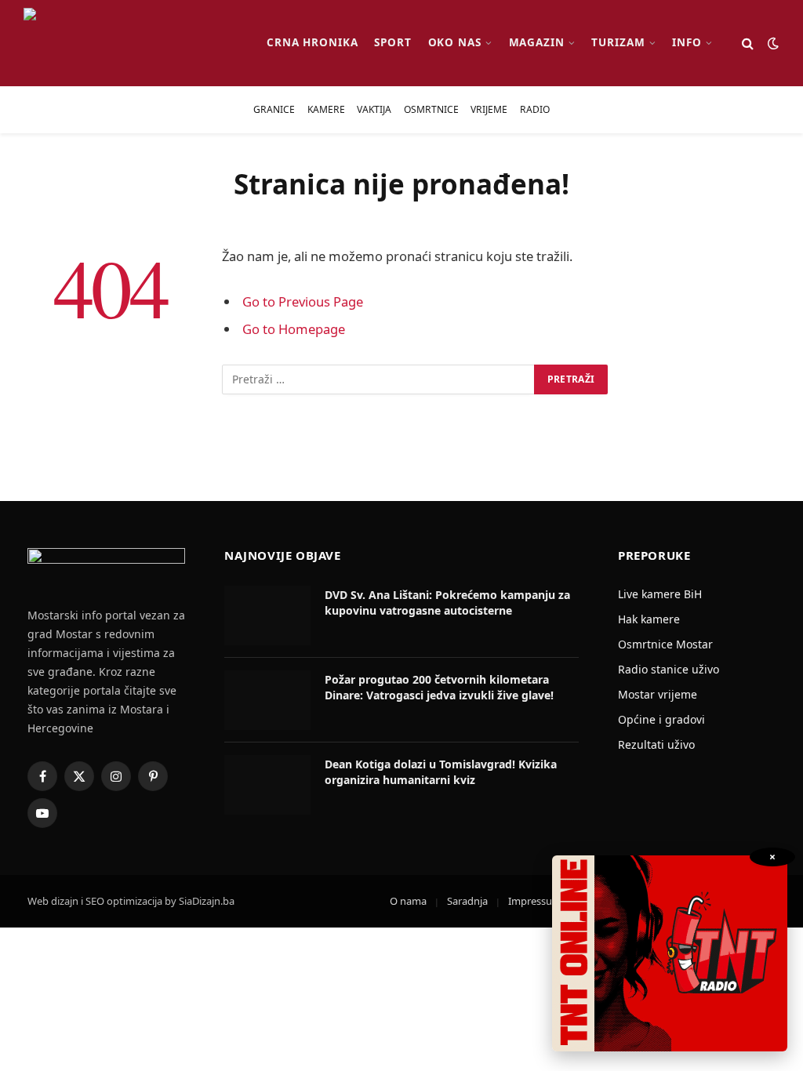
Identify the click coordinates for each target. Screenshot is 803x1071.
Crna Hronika (312, 42)
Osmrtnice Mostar (665, 644)
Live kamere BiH (660, 593)
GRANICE (274, 109)
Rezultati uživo (656, 744)
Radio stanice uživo (668, 669)
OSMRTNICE (431, 109)
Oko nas (455, 42)
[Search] (748, 43)
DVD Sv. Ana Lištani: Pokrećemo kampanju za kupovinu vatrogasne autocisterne (447, 602)
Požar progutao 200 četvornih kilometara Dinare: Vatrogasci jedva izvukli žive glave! (439, 687)
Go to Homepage (293, 329)
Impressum (534, 901)
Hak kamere (649, 619)
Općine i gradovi (661, 719)
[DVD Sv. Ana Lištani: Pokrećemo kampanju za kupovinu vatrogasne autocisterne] (267, 615)
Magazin (537, 42)
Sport (393, 42)
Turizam (618, 42)
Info (687, 42)
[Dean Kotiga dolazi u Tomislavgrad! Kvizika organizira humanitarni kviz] (267, 785)
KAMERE (326, 109)
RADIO (535, 109)
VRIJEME (489, 109)
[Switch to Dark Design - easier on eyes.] (771, 43)
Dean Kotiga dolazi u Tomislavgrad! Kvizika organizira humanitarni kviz (441, 772)
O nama (408, 901)
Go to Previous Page (302, 301)
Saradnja (467, 901)
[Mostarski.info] (132, 43)
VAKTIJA (374, 109)
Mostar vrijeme (657, 694)
